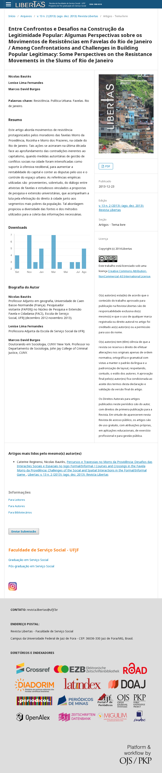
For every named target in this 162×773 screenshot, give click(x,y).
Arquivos (26, 16)
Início (11, 16)
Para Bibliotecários (20, 512)
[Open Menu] (8, 4)
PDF (107, 166)
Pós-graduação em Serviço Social (31, 566)
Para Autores (16, 506)
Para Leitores (16, 500)
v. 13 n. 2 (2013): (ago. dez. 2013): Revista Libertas (67, 16)
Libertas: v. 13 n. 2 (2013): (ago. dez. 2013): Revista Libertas (68, 474)
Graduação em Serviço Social (28, 560)
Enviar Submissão (23, 531)
